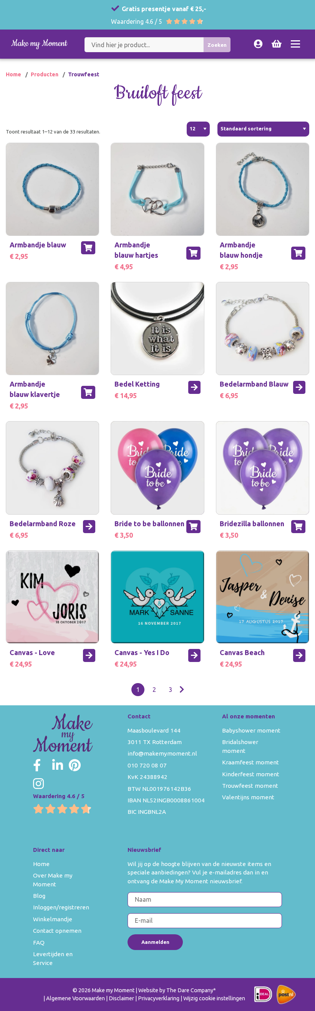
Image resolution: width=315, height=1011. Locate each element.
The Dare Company (189, 990)
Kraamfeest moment (250, 762)
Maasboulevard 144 (154, 730)
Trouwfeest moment (250, 785)
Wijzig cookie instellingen (214, 998)
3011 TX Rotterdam (155, 742)
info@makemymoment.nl (162, 753)
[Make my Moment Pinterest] (75, 765)
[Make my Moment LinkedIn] (57, 765)
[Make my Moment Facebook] (37, 765)
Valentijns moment (248, 797)
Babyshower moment (251, 730)
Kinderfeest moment (250, 774)
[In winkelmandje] (88, 247)
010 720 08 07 (147, 765)
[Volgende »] (182, 689)
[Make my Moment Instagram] (38, 783)
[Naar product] (194, 387)
